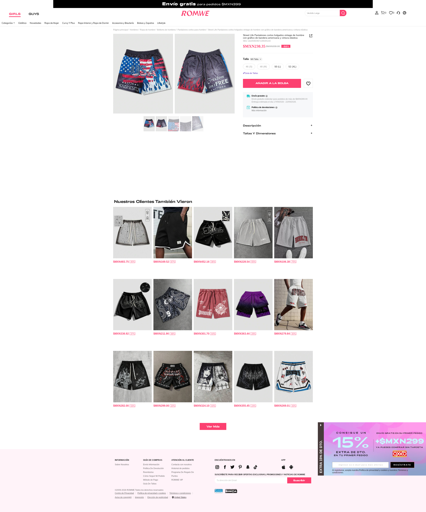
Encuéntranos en (225, 460)
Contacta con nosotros (181, 464)
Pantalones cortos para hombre (192, 30)
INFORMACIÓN (122, 460)
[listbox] (377, 12)
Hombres (134, 30)
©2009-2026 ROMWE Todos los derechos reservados (139, 490)
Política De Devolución (153, 468)
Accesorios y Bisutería (123, 23)
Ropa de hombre (147, 30)
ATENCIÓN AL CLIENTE (182, 460)
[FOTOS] (174, 74)
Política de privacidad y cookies (151, 493)
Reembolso (148, 472)
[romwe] (195, 12)
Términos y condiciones (180, 493)
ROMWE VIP (177, 480)
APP (283, 460)
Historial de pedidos (180, 468)
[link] (213, 4)
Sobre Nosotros (122, 464)
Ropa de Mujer (51, 23)
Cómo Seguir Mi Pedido (154, 476)
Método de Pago (150, 480)
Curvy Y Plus (68, 23)
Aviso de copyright (123, 497)
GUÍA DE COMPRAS (152, 460)
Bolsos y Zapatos (145, 23)
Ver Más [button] (213, 426)
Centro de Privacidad (124, 493)
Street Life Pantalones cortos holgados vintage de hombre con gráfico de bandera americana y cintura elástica (273, 36)
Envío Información (151, 464)
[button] (308, 83)
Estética (22, 23)
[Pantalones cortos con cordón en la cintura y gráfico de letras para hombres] (293, 232)
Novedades (35, 23)
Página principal (120, 30)
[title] (213, 201)
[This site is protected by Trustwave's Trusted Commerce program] (219, 491)
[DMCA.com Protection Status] (231, 491)
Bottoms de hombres (166, 30)
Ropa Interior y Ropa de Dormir (93, 23)
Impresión (139, 497)
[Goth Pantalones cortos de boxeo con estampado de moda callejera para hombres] (172, 376)
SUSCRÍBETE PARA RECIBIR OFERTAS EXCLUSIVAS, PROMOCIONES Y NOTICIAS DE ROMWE (260, 474)
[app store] (283, 466)
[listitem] (132, 241)
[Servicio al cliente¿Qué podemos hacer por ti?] (398, 13)
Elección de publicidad (157, 497)
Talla (250, 59)
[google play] (291, 466)
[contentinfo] (121, 261)
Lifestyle (161, 23)
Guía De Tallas (149, 484)
